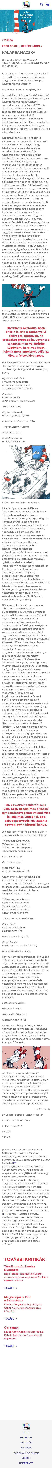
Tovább (9, 1288)
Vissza (8, 40)
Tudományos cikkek (26, 1453)
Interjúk (26, 1442)
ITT (14, 1163)
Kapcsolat (26, 1463)
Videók (26, 1458)
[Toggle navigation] (47, 4)
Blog (26, 1432)
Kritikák (26, 1447)
